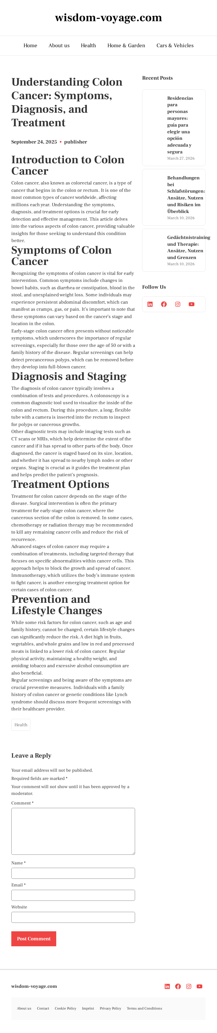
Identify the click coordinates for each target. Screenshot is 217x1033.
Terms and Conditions (144, 1008)
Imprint (88, 1008)
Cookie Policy (65, 1008)
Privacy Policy (110, 1008)
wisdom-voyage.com (34, 986)
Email (18, 885)
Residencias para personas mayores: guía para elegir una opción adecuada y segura (180, 125)
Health (88, 45)
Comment (22, 803)
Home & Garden (126, 45)
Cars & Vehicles (175, 45)
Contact (43, 1008)
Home (30, 45)
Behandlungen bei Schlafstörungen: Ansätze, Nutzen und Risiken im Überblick (186, 195)
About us (59, 45)
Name (18, 863)
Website (19, 907)
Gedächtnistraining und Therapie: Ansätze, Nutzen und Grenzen (189, 247)
